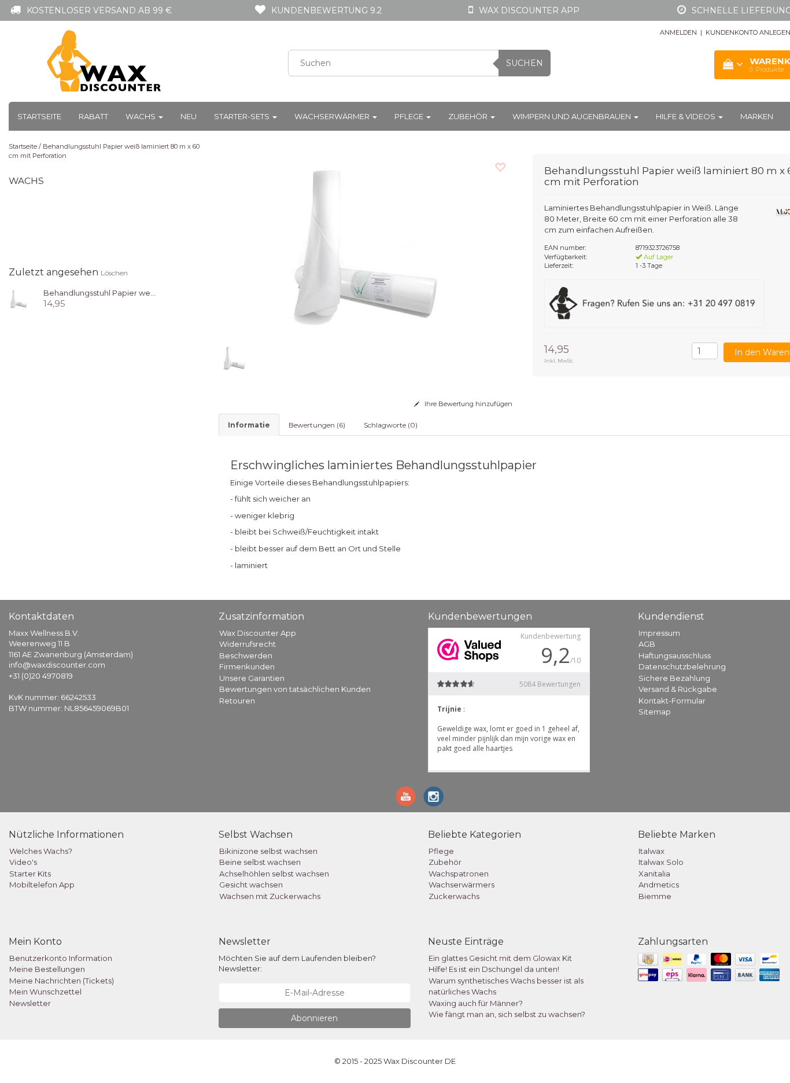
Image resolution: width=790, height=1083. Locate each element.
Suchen (524, 63)
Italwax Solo (661, 862)
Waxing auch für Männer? (476, 1003)
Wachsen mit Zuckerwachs (269, 896)
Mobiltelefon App (42, 884)
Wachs (141, 116)
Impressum (659, 633)
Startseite (39, 116)
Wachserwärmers (461, 884)
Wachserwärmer (332, 116)
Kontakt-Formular (672, 700)
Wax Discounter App (257, 633)
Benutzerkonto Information (60, 958)
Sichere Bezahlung (674, 678)
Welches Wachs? (40, 851)
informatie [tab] (249, 425)
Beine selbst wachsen (260, 862)
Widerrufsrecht (247, 644)
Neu (188, 116)
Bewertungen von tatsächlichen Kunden (295, 689)
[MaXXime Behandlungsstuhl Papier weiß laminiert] (19, 298)
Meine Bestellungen (47, 969)
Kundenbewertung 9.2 (326, 10)
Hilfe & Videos (686, 116)
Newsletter (30, 1003)
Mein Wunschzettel (45, 991)
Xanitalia (654, 873)
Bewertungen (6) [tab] (317, 425)
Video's (23, 862)
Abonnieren (314, 1018)
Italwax (651, 851)
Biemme (654, 896)
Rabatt (93, 116)
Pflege (409, 116)
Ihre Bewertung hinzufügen (467, 404)
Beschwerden (245, 655)
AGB (646, 644)
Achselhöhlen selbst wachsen (274, 873)
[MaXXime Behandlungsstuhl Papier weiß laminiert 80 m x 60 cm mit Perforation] (367, 243)
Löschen (114, 272)
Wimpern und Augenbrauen (572, 116)
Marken (756, 116)
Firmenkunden (247, 666)
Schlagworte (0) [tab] (391, 425)
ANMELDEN (678, 32)
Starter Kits (30, 873)
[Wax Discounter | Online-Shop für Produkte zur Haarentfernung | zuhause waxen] (104, 61)
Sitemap (654, 711)
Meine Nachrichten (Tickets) (61, 980)
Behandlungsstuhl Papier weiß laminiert (117, 292)
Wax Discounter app (529, 10)
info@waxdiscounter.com (57, 664)
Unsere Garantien (252, 678)
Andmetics (658, 884)
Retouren (237, 700)
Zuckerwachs (454, 896)
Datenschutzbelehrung (682, 666)
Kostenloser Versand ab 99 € (99, 10)
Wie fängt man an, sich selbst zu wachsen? (507, 1014)
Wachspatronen (459, 873)
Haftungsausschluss (674, 655)
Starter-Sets (242, 116)
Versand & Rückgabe (677, 689)
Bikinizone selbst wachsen (268, 851)
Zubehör (468, 116)
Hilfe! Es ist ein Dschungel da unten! (494, 969)
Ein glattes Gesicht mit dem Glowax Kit (500, 958)
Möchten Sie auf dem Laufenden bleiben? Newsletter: (297, 963)
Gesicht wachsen (251, 884)
